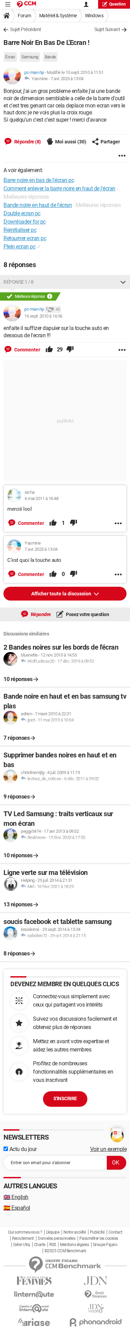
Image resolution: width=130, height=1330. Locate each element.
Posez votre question (87, 614)
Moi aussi (70, 141)
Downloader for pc (24, 221)
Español (16, 1208)
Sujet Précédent (25, 29)
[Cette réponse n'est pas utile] (70, 350)
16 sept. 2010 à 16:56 (43, 316)
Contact (115, 1232)
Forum (24, 15)
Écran (10, 57)
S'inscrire (65, 1098)
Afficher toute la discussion (61, 593)
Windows (94, 15)
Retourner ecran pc (24, 238)
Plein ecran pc (19, 246)
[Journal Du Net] (96, 1280)
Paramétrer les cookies (98, 1238)
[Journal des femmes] (34, 1280)
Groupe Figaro (105, 1244)
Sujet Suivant (107, 29)
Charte (39, 1244)
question (117, 4)
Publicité (97, 1232)
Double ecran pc (22, 213)
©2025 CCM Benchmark (65, 1250)
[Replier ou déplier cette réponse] (123, 281)
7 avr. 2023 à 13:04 (67, 78)
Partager (110, 141)
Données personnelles (56, 1238)
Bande (50, 57)
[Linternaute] (34, 1294)
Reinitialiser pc (19, 230)
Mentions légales (74, 1244)
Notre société (74, 1232)
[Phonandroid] (96, 1322)
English (15, 1197)
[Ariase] (34, 1322)
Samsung (29, 57)
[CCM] (26, 4)
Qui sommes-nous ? (25, 1232)
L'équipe (52, 1232)
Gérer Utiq (21, 1244)
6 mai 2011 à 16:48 (41, 498)
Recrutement (23, 1238)
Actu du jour (22, 1149)
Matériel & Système (58, 15)
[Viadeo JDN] (96, 1308)
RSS (52, 1244)
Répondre (40, 614)
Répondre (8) (27, 141)
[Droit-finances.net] (96, 1294)
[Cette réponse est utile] (49, 350)
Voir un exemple (108, 1149)
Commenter (26, 349)
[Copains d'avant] (34, 1308)
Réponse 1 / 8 (18, 282)
